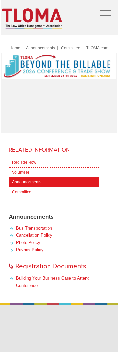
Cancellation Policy (34, 235)
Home (15, 48)
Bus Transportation (34, 228)
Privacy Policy (30, 249)
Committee (70, 48)
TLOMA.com (97, 48)
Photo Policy (28, 242)
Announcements (40, 48)
